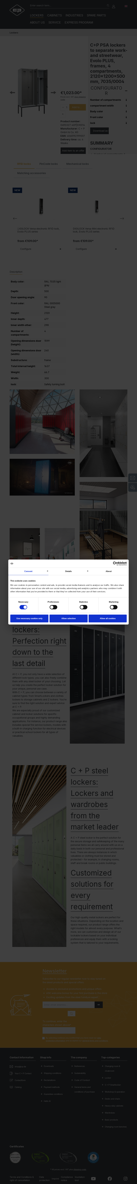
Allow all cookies (108, 618)
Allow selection (68, 618)
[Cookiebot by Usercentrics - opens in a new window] (115, 564)
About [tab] (109, 571)
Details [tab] (68, 571)
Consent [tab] (28, 571)
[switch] (53, 607)
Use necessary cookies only (29, 618)
